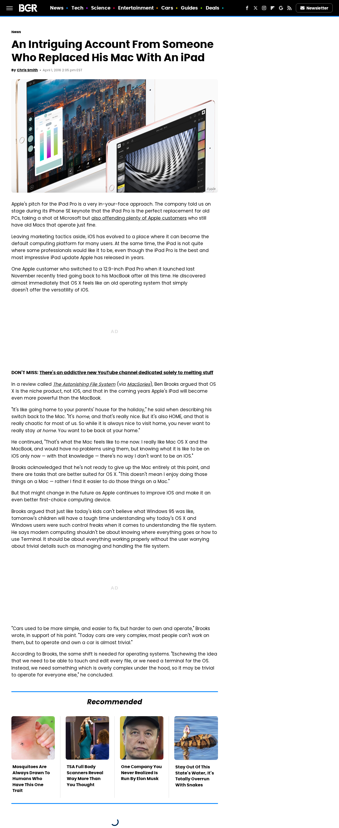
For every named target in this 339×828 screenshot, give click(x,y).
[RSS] (289, 8)
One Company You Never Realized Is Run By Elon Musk (141, 772)
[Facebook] (247, 8)
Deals (213, 8)
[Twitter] (255, 8)
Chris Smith (27, 70)
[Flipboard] (272, 8)
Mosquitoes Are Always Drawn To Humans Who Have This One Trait (31, 778)
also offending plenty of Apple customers (139, 218)
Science (100, 8)
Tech (77, 8)
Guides (189, 8)
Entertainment (136, 8)
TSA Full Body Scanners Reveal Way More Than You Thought (85, 775)
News (57, 8)
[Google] (281, 8)
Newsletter (317, 8)
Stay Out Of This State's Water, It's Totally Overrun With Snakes (194, 775)
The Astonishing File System (84, 384)
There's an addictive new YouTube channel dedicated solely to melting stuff (126, 372)
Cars (167, 8)
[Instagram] (264, 8)
